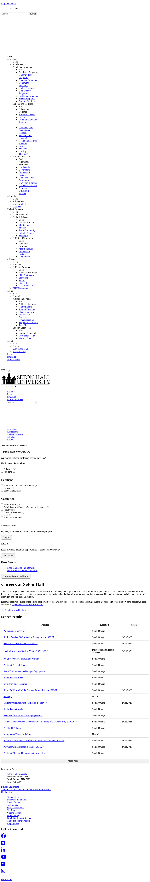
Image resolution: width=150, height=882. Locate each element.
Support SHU (13, 359)
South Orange (12, 490)
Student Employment (15, 517)
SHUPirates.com (26, 275)
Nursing (22, 151)
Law (21, 146)
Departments (24, 169)
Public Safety (13, 815)
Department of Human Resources (27, 604)
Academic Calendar (28, 185)
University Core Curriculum (26, 178)
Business (23, 117)
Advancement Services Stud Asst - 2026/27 (24, 747)
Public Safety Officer (13, 677)
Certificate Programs (28, 96)
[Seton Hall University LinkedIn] (4, 851)
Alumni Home (25, 306)
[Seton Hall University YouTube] (4, 858)
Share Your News (27, 312)
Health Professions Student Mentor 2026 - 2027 (26, 651)
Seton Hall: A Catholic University (22, 570)
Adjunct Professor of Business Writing (21, 658)
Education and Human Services (26, 136)
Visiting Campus (14, 813)
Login (6, 537)
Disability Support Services (19, 818)
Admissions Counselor (14, 631)
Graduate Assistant (13, 512)
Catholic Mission (21, 214)
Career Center (13, 802)
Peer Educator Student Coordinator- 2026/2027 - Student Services (34, 740)
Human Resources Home (16, 576)
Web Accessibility (15, 807)
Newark (8, 488)
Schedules (23, 277)
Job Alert (8, 555)
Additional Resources (24, 163)
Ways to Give (25, 338)
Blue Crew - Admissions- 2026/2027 (21, 643)
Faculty (9, 509)
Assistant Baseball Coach (15, 665)
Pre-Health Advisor (12, 728)
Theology (23, 154)
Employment (13, 823)
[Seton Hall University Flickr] (4, 865)
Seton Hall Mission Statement (20, 568)
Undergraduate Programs (26, 76)
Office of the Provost (24, 192)
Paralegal (8, 696)
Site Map (11, 810)
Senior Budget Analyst (14, 709)
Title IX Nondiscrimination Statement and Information (26, 789)
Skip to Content (8, 3)
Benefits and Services (24, 315)
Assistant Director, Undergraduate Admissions (25, 753)
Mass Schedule (26, 249)
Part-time (9, 472)
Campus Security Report (18, 821)
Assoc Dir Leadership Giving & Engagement (24, 671)
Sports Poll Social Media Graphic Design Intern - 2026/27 (30, 690)
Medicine (23, 148)
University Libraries (28, 183)
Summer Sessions (27, 101)
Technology (12, 805)
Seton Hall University (17, 774)
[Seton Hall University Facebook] (4, 836)
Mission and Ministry (24, 226)
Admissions (18, 201)
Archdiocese (24, 256)
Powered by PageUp (9, 769)
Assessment (24, 188)
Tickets (22, 280)
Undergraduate (20, 204)
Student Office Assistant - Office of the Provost (25, 703)
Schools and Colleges (24, 110)
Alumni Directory (27, 309)
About (16, 346)
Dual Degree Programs (25, 92)
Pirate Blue (24, 283)
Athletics (17, 264)
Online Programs (26, 88)
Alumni (16, 296)
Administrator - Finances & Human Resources (26, 507)
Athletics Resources (28, 272)
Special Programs (27, 98)
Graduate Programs (28, 80)
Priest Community (27, 230)
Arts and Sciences (27, 114)
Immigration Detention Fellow (17, 734)
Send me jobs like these (16, 610)
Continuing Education (24, 84)
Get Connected (26, 285)
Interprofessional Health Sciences (20, 485)
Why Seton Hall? (27, 335)
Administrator (12, 504)
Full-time (9, 469)
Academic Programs (28, 72)
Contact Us (6, 792)
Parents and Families (16, 799)
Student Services (14, 797)
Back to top (6, 879)
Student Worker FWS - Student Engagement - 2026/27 (29, 637)
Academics (18, 64)
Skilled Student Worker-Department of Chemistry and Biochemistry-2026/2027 (40, 721)
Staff (7, 515)
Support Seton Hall (27, 333)
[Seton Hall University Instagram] (4, 872)
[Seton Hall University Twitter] (4, 843)
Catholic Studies (26, 233)
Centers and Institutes (24, 173)
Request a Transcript (28, 322)
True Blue (23, 325)
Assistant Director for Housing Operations (23, 715)
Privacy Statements (10, 787)
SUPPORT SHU (15, 399)
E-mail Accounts (26, 320)
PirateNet (11, 357)
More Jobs (75, 760)
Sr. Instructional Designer (15, 684)
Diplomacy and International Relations (26, 130)
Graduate (17, 206)
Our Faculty (24, 167)
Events (10, 354)
